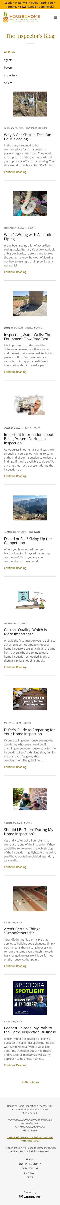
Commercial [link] (30, 1168)
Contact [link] (30, 1172)
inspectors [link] (10, 75)
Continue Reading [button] (15, 172)
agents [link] (8, 60)
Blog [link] (30, 1177)
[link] (21, 17)
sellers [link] (8, 83)
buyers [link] (8, 67)
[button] (55, 17)
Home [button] (30, 1159)
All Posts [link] (9, 52)
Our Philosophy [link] (30, 1163)
